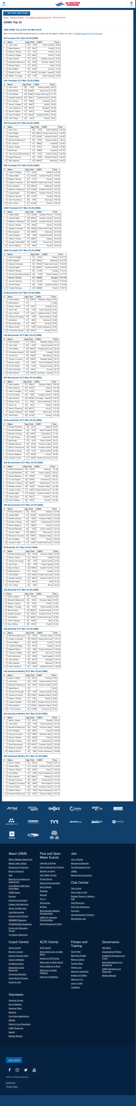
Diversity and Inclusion (18, 900)
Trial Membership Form (81, 867)
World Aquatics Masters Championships (50, 912)
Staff (10, 875)
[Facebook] (9, 1070)
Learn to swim (77, 983)
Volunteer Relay (15, 1008)
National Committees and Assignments (19, 880)
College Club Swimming (18, 904)
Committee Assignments (19, 1016)
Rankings (44, 891)
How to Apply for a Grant (50, 966)
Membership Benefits (80, 863)
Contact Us (10, 1082)
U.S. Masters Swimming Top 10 (38, 17)
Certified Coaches (16, 963)
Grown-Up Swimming (17, 908)
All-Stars (43, 906)
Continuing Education (17, 974)
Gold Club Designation (80, 906)
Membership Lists (78, 918)
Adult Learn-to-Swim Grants (51, 962)
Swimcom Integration (80, 971)
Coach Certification (16, 959)
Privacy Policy (12, 1086)
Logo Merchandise (16, 912)
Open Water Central (48, 875)
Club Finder (76, 951)
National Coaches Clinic (18, 955)
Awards (12, 1032)
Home (6, 17)
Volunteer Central (16, 1000)
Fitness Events (46, 879)
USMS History (14, 892)
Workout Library (77, 959)
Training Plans (77, 963)
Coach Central (15, 947)
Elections (12, 1012)
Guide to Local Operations (20, 1024)
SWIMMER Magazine (17, 920)
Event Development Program (52, 867)
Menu (4, 5)
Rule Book (106, 947)
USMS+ (74, 871)
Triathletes (75, 987)
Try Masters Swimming (18, 934)
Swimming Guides (78, 955)
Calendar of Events (48, 863)
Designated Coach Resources (16, 969)
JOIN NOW (14, 1060)
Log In (131, 6)
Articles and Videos (79, 975)
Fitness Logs (76, 967)
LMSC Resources (16, 1028)
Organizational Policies (111, 951)
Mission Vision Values (18, 863)
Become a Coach (16, 951)
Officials (12, 1020)
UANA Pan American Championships (48, 918)
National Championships (50, 883)
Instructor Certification (49, 976)
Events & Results (17, 17)
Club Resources (77, 902)
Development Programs (18, 867)
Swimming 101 (77, 979)
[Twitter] (26, 1070)
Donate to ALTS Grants (18, 916)
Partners (12, 896)
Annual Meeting (15, 1004)
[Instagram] (17, 1070)
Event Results (45, 887)
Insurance (75, 910)
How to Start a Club (79, 892)
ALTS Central (45, 947)
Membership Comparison (81, 875)
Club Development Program (82, 914)
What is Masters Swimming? (20, 859)
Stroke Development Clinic (51, 924)
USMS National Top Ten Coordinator (88, 34)
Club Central (76, 888)
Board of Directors (16, 871)
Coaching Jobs (15, 982)
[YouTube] (34, 1070)
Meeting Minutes (109, 975)
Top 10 (43, 899)
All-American (45, 902)
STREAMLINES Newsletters (20, 924)
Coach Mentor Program (18, 978)
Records (43, 895)
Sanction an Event (47, 871)
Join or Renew (77, 859)
